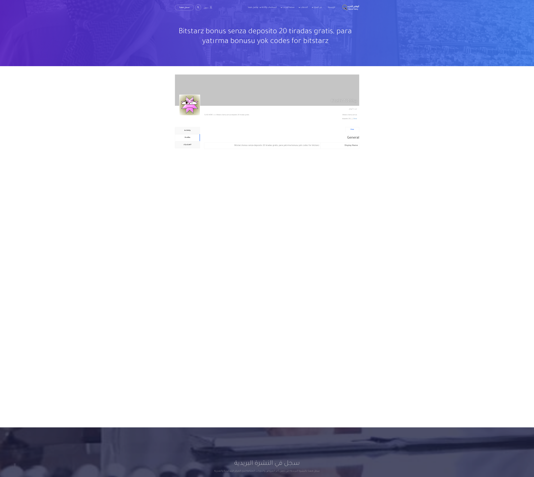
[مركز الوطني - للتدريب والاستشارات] (350, 9)
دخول (206, 8)
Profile (187, 138)
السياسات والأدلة (269, 7)
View (355, 119)
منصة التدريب (289, 7)
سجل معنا (184, 8)
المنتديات (187, 145)
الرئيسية (331, 7)
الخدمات (304, 7)
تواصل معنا (253, 7)
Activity (187, 130)
